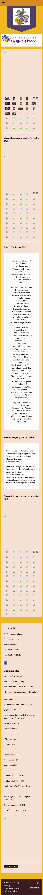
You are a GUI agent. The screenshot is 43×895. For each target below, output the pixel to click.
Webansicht (34, 887)
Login (36, 883)
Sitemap (7, 885)
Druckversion (12, 883)
